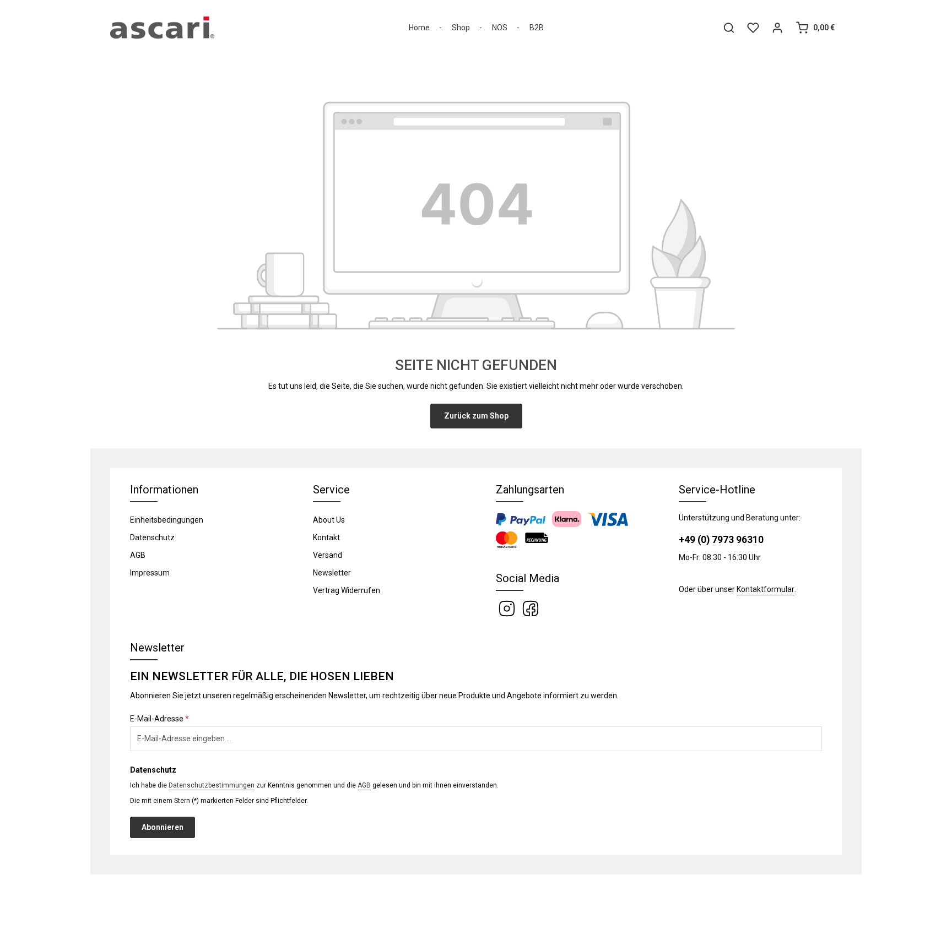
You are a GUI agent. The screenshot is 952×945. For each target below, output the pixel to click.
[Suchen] (729, 28)
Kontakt (326, 537)
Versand (327, 555)
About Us (329, 519)
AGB (137, 555)
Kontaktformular (765, 589)
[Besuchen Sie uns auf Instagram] (507, 608)
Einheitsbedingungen (166, 519)
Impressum (150, 572)
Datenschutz (152, 537)
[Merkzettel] (753, 28)
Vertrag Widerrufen (346, 590)
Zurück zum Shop (476, 415)
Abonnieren (162, 827)
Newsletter (332, 572)
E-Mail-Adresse (159, 718)
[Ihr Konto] (777, 28)
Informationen (164, 489)
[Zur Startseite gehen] (162, 28)
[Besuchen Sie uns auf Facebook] (530, 608)
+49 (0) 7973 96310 (721, 539)
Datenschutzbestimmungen (212, 785)
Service (331, 489)
